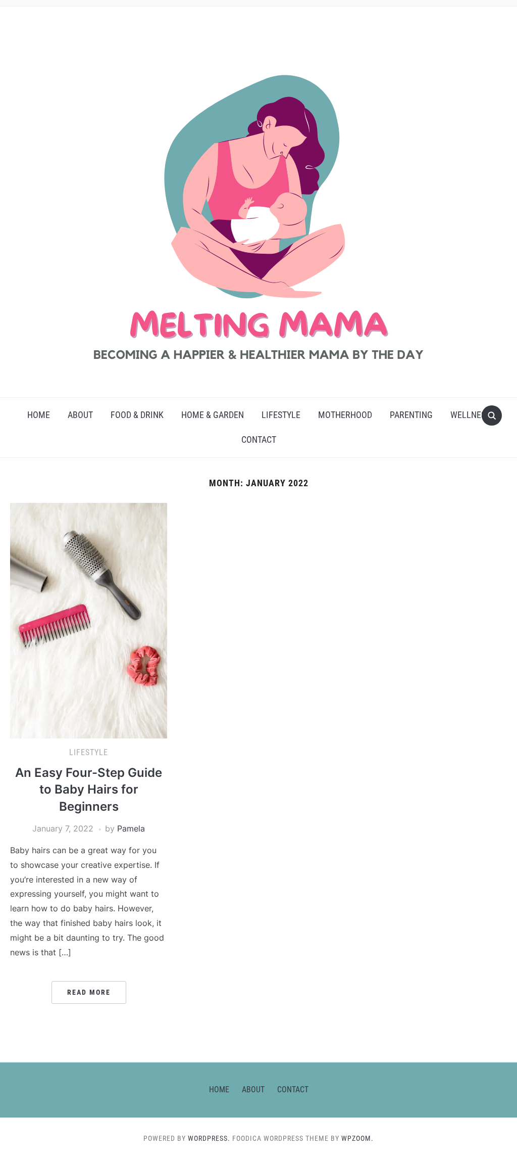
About (80, 414)
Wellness (470, 414)
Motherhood (345, 414)
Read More (89, 992)
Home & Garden (212, 414)
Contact (258, 439)
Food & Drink (137, 414)
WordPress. (209, 1138)
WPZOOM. (357, 1138)
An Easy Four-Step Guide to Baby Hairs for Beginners (88, 789)
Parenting (411, 414)
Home (38, 414)
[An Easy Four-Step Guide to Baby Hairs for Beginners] (88, 620)
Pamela (131, 828)
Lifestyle (281, 414)
